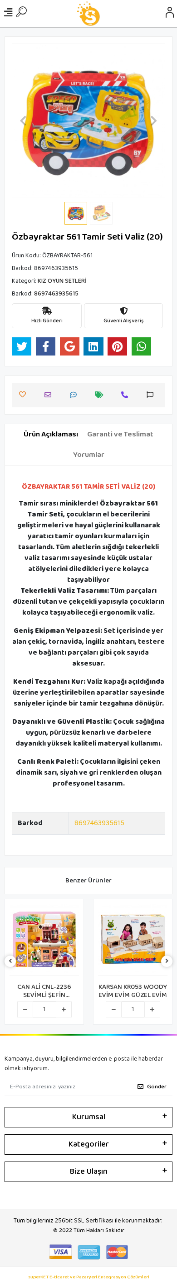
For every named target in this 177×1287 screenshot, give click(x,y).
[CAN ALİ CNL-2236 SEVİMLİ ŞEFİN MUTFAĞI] (44, 940)
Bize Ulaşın (89, 1171)
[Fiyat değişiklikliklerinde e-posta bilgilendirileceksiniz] (101, 395)
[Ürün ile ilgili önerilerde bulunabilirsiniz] (152, 395)
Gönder (157, 1087)
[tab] (51, 434)
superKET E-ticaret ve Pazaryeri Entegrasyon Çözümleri (88, 1277)
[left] (10, 961)
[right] (167, 961)
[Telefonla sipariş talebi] (127, 395)
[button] (23, 120)
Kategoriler (89, 1144)
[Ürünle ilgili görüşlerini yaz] (76, 395)
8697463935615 (99, 823)
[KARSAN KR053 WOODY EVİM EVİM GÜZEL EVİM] (132, 940)
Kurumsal (88, 1117)
